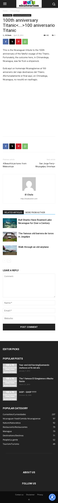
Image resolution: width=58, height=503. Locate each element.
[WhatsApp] (25, 41)
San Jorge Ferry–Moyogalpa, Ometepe (45, 165)
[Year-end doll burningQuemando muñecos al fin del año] (10, 368)
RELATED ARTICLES (13, 212)
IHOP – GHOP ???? (27, 392)
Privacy (40, 494)
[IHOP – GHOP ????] (10, 396)
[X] (12, 41)
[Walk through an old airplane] (10, 250)
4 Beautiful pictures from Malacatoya (14, 165)
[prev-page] (4, 260)
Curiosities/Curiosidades (22, 15)
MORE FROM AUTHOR (35, 212)
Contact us (19, 494)
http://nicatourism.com (29, 199)
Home (5, 11)
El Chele (8, 35)
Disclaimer (30, 494)
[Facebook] (5, 41)
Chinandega (15, 11)
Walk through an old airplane (33, 247)
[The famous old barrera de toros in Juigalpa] (10, 237)
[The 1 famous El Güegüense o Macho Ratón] (10, 382)
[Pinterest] (18, 41)
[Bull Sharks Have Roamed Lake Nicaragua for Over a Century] (10, 223)
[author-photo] (29, 190)
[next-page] (9, 260)
